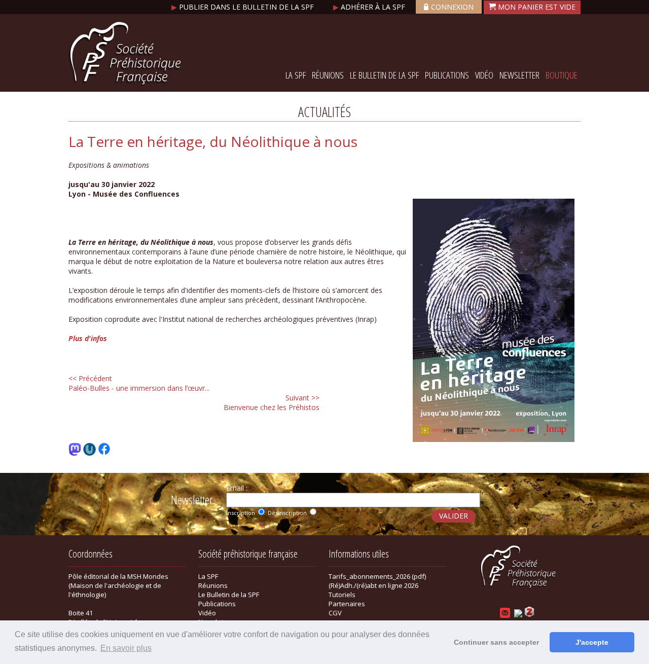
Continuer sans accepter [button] (496, 642)
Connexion (452, 7)
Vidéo (484, 75)
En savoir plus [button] (126, 648)
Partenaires (347, 603)
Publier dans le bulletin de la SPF (243, 7)
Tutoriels (342, 594)
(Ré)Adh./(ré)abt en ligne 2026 (373, 585)
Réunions (328, 75)
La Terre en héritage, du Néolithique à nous (212, 141)
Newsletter (519, 75)
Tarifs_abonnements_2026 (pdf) (377, 576)
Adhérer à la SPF (370, 7)
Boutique (562, 75)
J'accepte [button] (591, 642)
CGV (335, 612)
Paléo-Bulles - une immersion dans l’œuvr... (138, 383)
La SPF (295, 75)
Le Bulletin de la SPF (384, 75)
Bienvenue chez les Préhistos (271, 402)
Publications (447, 75)
